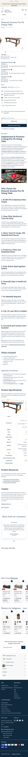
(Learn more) (14, 5)
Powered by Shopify (16, 754)
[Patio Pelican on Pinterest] (22, 720)
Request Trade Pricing (14, 125)
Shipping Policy (4, 702)
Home (2, 19)
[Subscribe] (23, 647)
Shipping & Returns (6, 504)
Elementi (3, 27)
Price (2, 84)
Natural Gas (5, 57)
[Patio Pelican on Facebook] (17, 720)
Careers (16, 694)
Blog (15, 689)
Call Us (11, 1)
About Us (16, 685)
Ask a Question (5, 507)
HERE (22, 383)
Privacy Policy (4, 706)
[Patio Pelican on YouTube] (20, 720)
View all (25, 608)
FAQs (15, 691)
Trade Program (17, 698)
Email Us (16, 1)
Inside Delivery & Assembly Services (7, 688)
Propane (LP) (13, 57)
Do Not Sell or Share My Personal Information (11, 713)
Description (4, 133)
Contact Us (16, 696)
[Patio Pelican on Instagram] (15, 720)
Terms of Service (5, 709)
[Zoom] (22, 48)
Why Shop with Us (18, 687)
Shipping (3, 118)
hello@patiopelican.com (8, 729)
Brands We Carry (4, 685)
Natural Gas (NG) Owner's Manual (11, 479)
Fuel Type (3, 54)
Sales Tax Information (6, 711)
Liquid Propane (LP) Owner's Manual (11, 481)
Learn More (6, 113)
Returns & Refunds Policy (6, 704)
